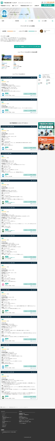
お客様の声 (37, 5)
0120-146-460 (50, 2)
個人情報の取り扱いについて (6, 421)
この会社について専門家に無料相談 (30, 93)
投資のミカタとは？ (33, 95)
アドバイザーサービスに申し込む (27, 46)
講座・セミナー (15, 5)
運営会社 (3, 426)
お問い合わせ (4, 425)
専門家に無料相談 (48, 5)
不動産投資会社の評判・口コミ (26, 5)
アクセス (3, 420)
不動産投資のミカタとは (5, 5)
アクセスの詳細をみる (23, 423)
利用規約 (3, 422)
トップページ (4, 413)
